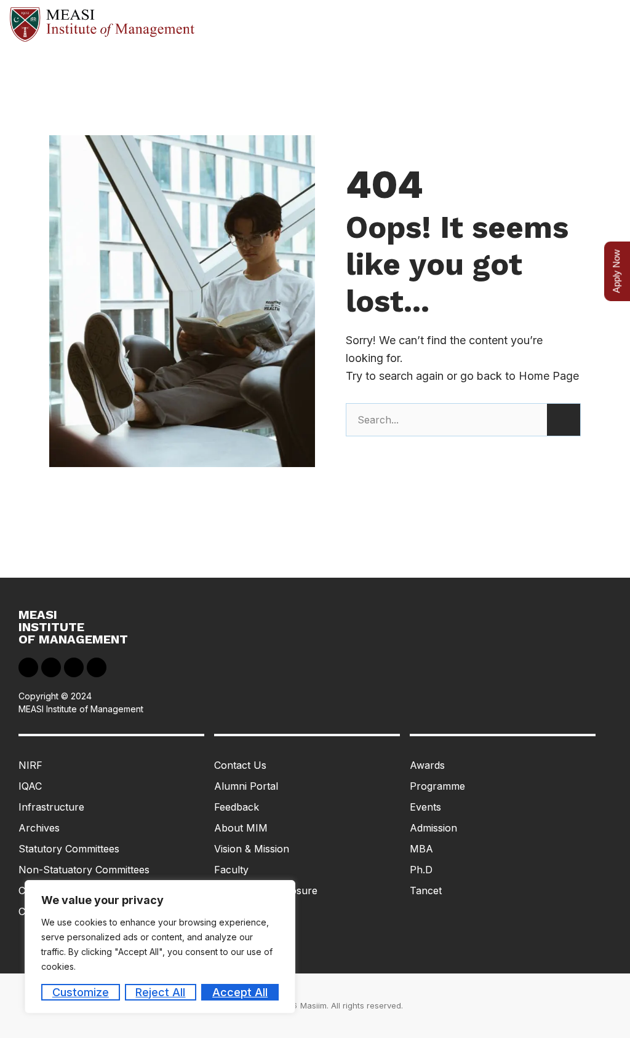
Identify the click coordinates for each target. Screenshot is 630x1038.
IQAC (30, 786)
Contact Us (240, 765)
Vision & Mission (251, 849)
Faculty (231, 869)
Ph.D (421, 869)
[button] (609, 25)
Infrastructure (51, 807)
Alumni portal (246, 786)
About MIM (241, 828)
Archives (39, 828)
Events (425, 807)
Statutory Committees (68, 849)
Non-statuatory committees (84, 869)
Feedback (236, 807)
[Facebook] (28, 667)
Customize (80, 992)
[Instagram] (96, 667)
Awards (427, 765)
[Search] (563, 420)
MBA (421, 849)
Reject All (160, 992)
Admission (433, 828)
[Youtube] (74, 667)
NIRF (30, 765)
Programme (437, 786)
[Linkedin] (51, 667)
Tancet (426, 890)
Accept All (240, 992)
